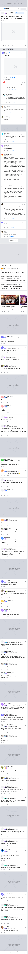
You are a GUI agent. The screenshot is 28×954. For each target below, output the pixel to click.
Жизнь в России (11, 848)
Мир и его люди (11, 925)
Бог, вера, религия (11, 795)
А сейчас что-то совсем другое (14, 487)
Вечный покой (11, 265)
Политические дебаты (13, 526)
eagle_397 (5, 265)
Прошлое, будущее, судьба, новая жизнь (14, 702)
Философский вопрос (10, 13)
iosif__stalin (5, 273)
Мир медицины (11, 588)
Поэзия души (10, 403)
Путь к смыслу (10, 394)
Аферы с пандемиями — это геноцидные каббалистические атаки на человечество (13, 277)
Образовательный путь (13, 457)
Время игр (10, 414)
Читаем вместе (12, 281)
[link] (10, 300)
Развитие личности (12, 784)
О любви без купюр (13, 273)
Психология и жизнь (12, 468)
